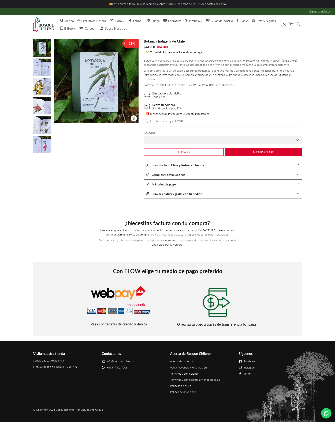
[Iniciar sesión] (284, 24)
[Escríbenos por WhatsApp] (326, 413)
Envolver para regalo (167, 121)
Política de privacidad (183, 391)
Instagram (249, 367)
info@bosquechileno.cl (120, 361)
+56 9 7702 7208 (117, 367)
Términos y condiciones (184, 373)
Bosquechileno (65, 409)
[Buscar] (298, 24)
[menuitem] (66, 20)
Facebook (249, 361)
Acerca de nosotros (181, 361)
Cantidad (149, 132)
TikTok (247, 373)
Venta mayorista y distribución (188, 367)
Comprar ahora (263, 151)
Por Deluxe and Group (89, 409)
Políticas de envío (180, 385)
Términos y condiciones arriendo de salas (195, 379)
